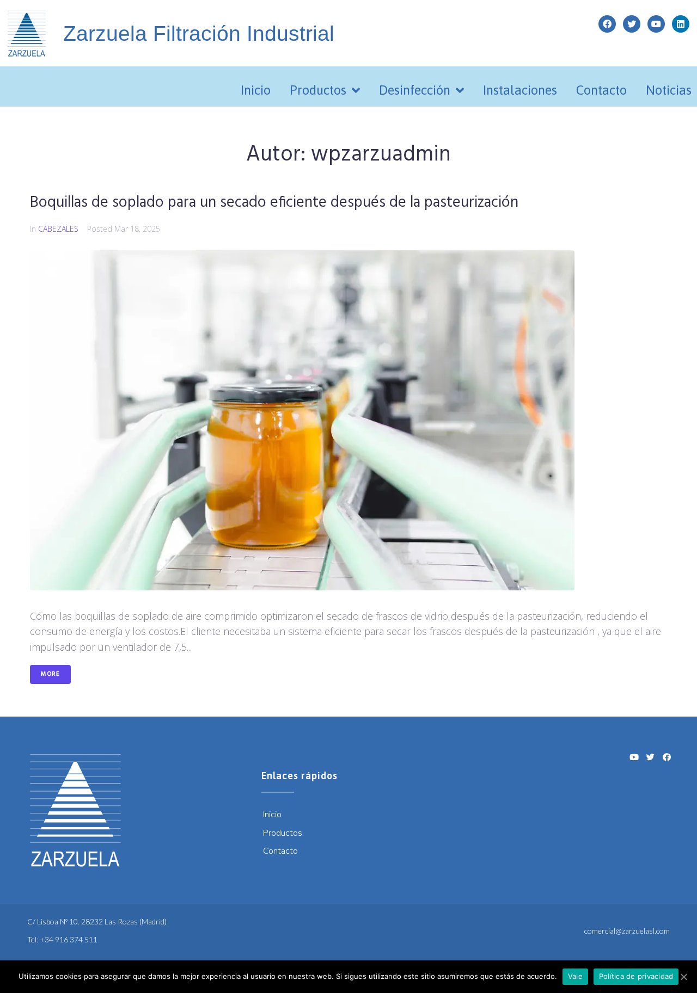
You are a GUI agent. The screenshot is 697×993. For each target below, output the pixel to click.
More (50, 674)
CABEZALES (58, 229)
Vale (575, 976)
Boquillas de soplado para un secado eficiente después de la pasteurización (274, 202)
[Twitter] (631, 24)
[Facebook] (607, 24)
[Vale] (683, 976)
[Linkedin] (680, 24)
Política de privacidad (636, 976)
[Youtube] (656, 24)
